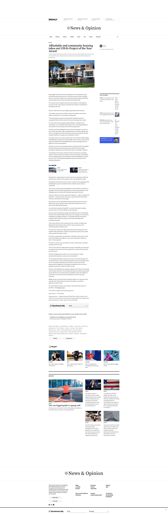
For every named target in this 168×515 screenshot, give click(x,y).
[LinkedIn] (53, 504)
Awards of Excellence (54, 326)
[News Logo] (84, 28)
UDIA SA (51, 335)
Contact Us (109, 493)
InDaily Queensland (96, 495)
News (51, 36)
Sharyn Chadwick (77, 330)
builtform (71, 326)
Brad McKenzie (64, 326)
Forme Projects (60, 328)
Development (52, 328)
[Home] (56, 20)
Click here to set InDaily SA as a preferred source (63, 317)
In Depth (72, 36)
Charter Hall (77, 326)
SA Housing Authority (66, 330)
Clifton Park (84, 326)
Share (55, 338)
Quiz (85, 36)
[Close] (166, 509)
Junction (72, 328)
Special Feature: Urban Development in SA (71, 331)
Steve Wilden (83, 333)
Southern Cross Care (54, 331)
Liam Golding (78, 328)
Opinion (65, 36)
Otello (58, 330)
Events (78, 36)
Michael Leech (52, 330)
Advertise (78, 495)
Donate (90, 36)
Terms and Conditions (81, 493)
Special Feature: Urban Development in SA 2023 (61, 333)
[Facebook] (49, 504)
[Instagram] (51, 504)
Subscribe (98, 36)
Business (58, 36)
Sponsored (76, 333)
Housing (67, 328)
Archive (93, 493)
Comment (69, 338)
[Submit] (86, 306)
